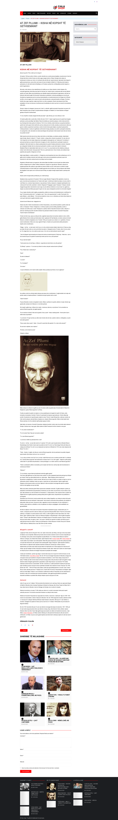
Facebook (95, 2)
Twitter (25, 625)
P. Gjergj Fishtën (56, 538)
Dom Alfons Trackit (34, 555)
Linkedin (28, 625)
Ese (58, 13)
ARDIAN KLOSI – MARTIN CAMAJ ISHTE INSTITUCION (37, 793)
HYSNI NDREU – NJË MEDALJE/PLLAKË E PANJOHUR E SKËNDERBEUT (32, 668)
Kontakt (75, 13)
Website (22, 761)
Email (21, 755)
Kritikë (49, 13)
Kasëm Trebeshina (27, 612)
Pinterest (32, 625)
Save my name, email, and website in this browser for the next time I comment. (40, 768)
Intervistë (63, 13)
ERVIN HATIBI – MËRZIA (90, 800)
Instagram (97, 2)
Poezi (34, 13)
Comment (22, 736)
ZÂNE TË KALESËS (41, 13)
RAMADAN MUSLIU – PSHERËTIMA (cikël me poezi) (31, 694)
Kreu (25, 13)
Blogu (29, 13)
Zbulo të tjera (65, 630)
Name (22, 749)
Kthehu (24, 630)
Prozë (53, 13)
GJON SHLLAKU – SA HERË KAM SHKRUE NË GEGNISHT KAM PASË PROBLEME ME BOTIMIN (58, 660)
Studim (69, 13)
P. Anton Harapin (66, 538)
